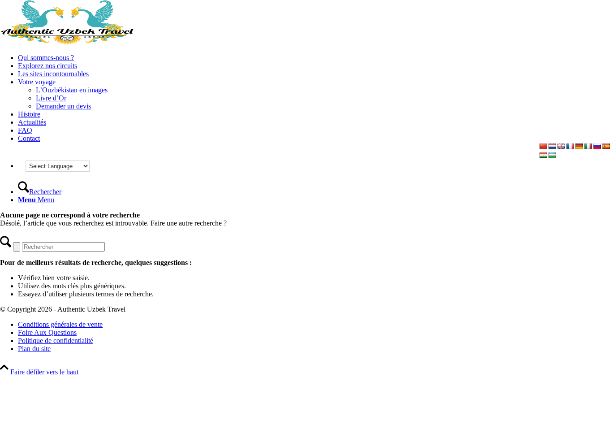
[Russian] (597, 146)
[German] (579, 146)
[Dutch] (552, 146)
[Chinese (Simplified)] (543, 146)
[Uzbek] (552, 155)
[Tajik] (543, 155)
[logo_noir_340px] (67, 42)
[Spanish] (606, 146)
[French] (570, 146)
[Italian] (588, 146)
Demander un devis (63, 106)
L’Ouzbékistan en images (72, 90)
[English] (561, 146)
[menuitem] (315, 58)
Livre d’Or (51, 98)
